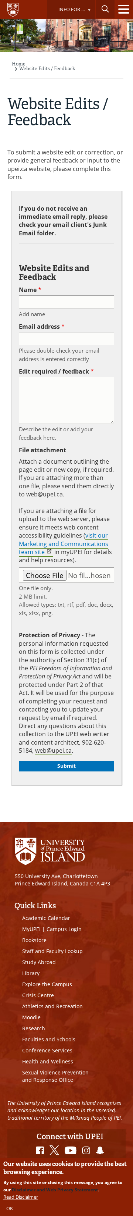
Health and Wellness (47, 1061)
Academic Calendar (46, 917)
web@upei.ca (53, 750)
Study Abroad (39, 962)
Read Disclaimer (20, 1197)
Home (18, 64)
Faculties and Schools (48, 1039)
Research (33, 1028)
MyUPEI (31, 929)
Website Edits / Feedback (47, 68)
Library (31, 973)
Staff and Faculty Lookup (52, 951)
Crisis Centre (38, 995)
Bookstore (34, 940)
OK (9, 1208)
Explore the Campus (47, 984)
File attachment (42, 450)
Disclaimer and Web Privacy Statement (55, 1190)
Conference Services (47, 1050)
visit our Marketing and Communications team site (63, 543)
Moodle (31, 1017)
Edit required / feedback (54, 371)
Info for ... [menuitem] (65, 12)
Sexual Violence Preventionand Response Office (55, 1076)
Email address (39, 326)
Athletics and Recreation (52, 1006)
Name (28, 290)
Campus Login (64, 929)
